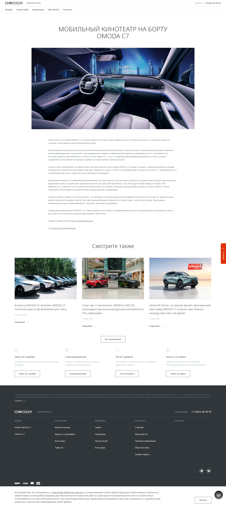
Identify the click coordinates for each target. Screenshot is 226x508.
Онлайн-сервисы (142, 454)
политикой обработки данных (67, 492)
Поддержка (100, 434)
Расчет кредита (127, 373)
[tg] (201, 471)
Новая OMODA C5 (23, 427)
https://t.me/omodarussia (82, 221)
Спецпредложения (77, 373)
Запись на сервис (178, 373)
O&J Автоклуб (101, 441)
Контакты (67, 9)
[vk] (208, 471)
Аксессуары (60, 441)
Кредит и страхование (65, 434)
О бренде (139, 427)
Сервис (98, 427)
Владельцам (38, 9)
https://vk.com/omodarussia (63, 228)
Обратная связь (142, 447)
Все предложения (113, 339)
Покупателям (22, 9)
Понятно (203, 500)
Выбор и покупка (62, 427)
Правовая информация (145, 441)
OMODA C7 (20, 434)
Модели (9, 9)
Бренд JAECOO (141, 434)
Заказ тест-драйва (27, 373)
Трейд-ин (59, 447)
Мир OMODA (53, 9)
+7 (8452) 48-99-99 (212, 3)
